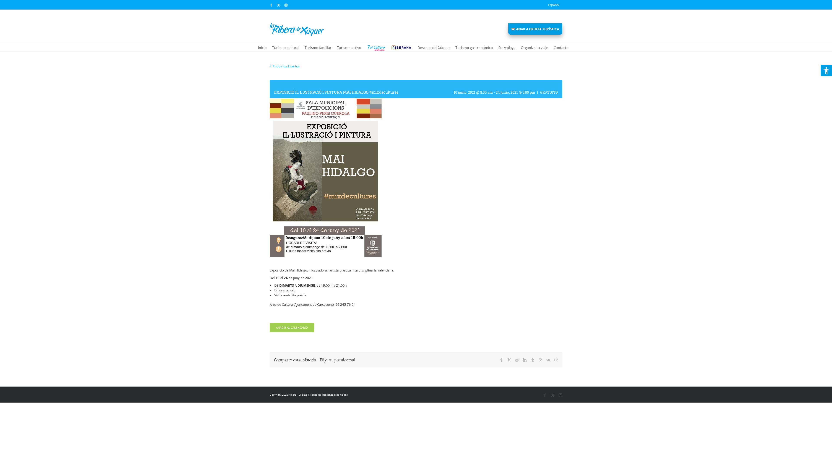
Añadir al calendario (292, 328)
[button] (826, 70)
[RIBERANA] (376, 47)
